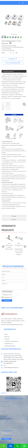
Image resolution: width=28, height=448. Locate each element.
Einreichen (6, 300)
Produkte (6, 339)
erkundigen (11, 58)
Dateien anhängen (7, 291)
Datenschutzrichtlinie (9, 346)
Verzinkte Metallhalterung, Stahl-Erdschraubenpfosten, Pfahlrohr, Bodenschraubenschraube (20, 249)
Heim (5, 334)
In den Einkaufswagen (12, 63)
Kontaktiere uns (8, 343)
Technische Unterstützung (11, 341)
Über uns (6, 336)
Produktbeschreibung (8, 71)
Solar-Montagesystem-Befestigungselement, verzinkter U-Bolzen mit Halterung (10, 249)
